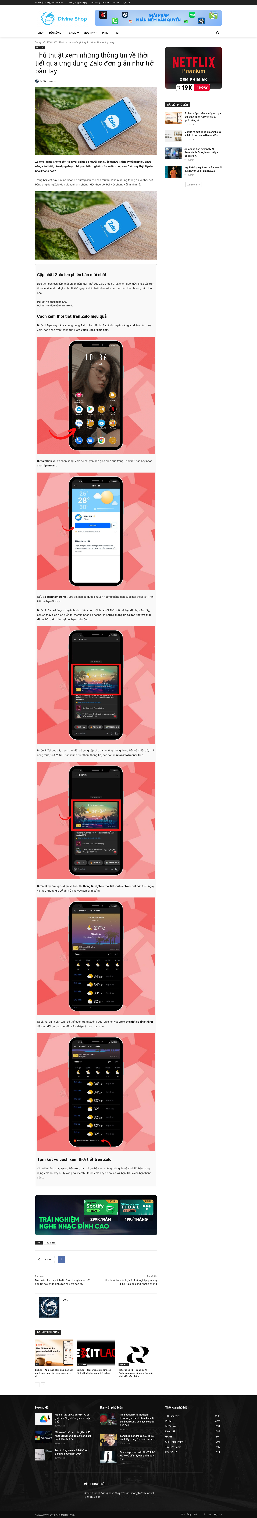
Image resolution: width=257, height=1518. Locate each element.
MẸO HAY (52, 42)
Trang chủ (40, 42)
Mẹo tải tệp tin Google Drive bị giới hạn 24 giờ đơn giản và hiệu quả (73, 1418)
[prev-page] (37, 1384)
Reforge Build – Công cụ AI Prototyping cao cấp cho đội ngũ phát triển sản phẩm (135, 1373)
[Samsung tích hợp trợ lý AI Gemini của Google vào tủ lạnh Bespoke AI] (173, 153)
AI (37, 1364)
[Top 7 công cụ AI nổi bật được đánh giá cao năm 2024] (43, 1454)
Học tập (218, 1514)
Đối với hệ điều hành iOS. (52, 301)
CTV (44, 81)
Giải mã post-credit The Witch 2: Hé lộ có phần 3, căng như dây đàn (138, 1455)
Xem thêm (192, 184)
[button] (217, 33)
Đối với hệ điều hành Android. (55, 305)
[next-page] (43, 1384)
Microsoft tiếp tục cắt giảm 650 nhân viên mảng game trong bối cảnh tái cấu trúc (73, 1436)
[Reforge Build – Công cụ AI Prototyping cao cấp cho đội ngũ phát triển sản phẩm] (138, 1353)
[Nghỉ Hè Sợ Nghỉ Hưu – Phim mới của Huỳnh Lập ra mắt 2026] (173, 172)
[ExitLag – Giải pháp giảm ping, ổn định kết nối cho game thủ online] (96, 1353)
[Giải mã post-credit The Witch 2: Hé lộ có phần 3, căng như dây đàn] (108, 1457)
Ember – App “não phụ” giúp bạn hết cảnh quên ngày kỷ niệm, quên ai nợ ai (54, 1373)
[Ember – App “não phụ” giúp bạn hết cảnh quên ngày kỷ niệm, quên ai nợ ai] (54, 1353)
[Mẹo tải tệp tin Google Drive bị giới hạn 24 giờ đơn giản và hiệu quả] (43, 1419)
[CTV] (37, 81)
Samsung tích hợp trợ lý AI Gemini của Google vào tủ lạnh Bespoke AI (201, 152)
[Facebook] (61, 1259)
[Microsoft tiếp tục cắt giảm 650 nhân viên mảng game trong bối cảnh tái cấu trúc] (43, 1437)
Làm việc (207, 1514)
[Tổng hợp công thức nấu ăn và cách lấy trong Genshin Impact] (108, 1440)
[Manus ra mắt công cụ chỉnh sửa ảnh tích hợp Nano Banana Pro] (173, 136)
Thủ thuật (50, 1242)
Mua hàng (186, 1514)
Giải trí (197, 1514)
